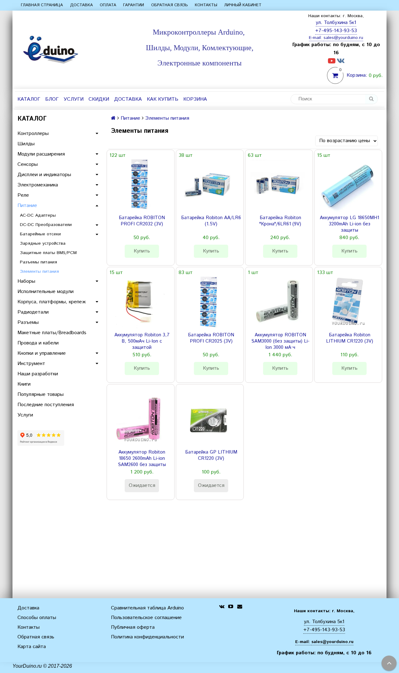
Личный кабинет (243, 5)
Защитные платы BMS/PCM (48, 253)
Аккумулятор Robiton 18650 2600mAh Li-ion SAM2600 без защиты (142, 458)
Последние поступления (45, 404)
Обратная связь (169, 5)
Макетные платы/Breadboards (51, 332)
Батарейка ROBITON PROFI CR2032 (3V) (142, 221)
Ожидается (142, 485)
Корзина (195, 99)
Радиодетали (33, 312)
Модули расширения (41, 154)
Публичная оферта (133, 627)
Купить (142, 251)
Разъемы (28, 322)
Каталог (28, 99)
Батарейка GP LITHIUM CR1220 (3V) (211, 455)
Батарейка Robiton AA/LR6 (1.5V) (211, 221)
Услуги (74, 99)
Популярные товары (40, 394)
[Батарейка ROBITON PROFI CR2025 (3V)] (208, 302)
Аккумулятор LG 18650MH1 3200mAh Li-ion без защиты (349, 224)
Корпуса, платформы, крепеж (51, 301)
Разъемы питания (38, 262)
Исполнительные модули (45, 291)
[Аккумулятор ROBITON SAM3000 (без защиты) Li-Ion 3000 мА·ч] (277, 302)
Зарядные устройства (42, 243)
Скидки (99, 99)
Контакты (206, 5)
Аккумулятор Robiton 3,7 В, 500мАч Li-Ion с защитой (142, 341)
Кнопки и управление (41, 353)
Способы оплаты (36, 617)
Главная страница (42, 5)
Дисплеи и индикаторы (44, 174)
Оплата (108, 5)
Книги (24, 384)
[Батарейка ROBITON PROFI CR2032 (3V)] (139, 184)
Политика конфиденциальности (147, 637)
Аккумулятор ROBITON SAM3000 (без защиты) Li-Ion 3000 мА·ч (280, 341)
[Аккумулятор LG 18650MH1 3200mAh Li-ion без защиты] (347, 184)
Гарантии (133, 5)
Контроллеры (33, 133)
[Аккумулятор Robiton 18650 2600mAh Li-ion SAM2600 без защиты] (139, 419)
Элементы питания (39, 271)
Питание (27, 205)
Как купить (162, 99)
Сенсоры (27, 164)
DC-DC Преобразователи (46, 225)
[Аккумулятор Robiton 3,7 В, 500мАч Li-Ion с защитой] (139, 302)
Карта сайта (31, 646)
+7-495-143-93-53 (336, 30)
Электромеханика (37, 185)
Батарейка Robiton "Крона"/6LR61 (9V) (280, 221)
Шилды (26, 143)
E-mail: (316, 38)
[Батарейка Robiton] (277, 184)
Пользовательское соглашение (146, 617)
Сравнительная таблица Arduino (147, 608)
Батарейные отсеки (40, 234)
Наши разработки (37, 373)
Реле (23, 195)
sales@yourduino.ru (343, 38)
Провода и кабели (38, 343)
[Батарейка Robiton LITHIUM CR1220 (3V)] (347, 302)
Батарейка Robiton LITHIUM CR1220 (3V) (349, 338)
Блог (52, 99)
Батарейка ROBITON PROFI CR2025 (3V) (211, 338)
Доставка (81, 5)
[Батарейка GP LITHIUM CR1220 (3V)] (208, 419)
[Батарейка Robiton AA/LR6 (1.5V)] (208, 184)
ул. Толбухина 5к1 (336, 22)
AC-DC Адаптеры (38, 215)
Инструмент (31, 363)
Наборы (26, 281)
